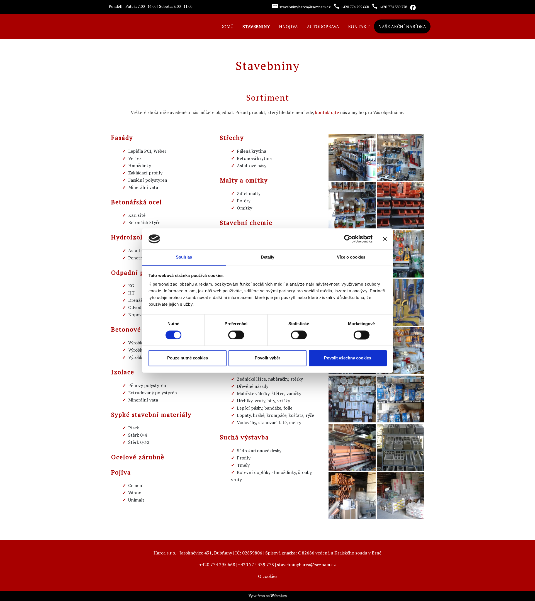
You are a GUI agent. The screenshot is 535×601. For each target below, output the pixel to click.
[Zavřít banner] (385, 239)
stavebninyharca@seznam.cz (306, 564)
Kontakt (358, 26)
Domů (227, 26)
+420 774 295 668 (217, 564)
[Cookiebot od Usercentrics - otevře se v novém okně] (348, 239)
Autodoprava (323, 26)
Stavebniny (256, 26)
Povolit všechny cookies (347, 358)
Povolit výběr (267, 358)
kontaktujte (327, 112)
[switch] (236, 334)
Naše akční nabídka (402, 26)
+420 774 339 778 (256, 564)
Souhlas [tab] (184, 257)
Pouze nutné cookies (187, 358)
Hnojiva (288, 26)
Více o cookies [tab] (351, 257)
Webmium (279, 595)
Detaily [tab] (267, 257)
